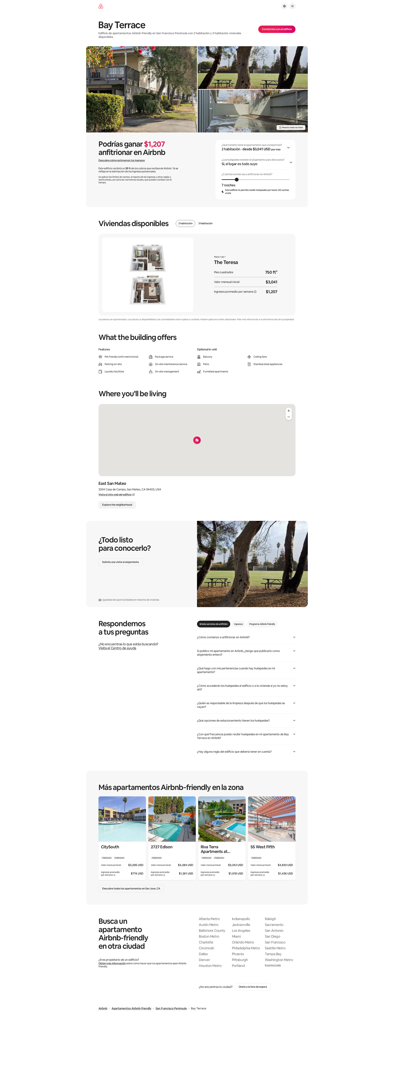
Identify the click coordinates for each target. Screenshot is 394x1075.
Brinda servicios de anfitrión (214, 624)
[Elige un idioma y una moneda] (284, 6)
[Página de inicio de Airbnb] (100, 6)
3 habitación (205, 223)
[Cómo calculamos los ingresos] (255, 291)
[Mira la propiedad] (122, 838)
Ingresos (238, 624)
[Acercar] (289, 411)
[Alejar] (289, 417)
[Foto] (141, 89)
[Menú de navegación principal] (292, 6)
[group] (255, 170)
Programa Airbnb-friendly (262, 624)
